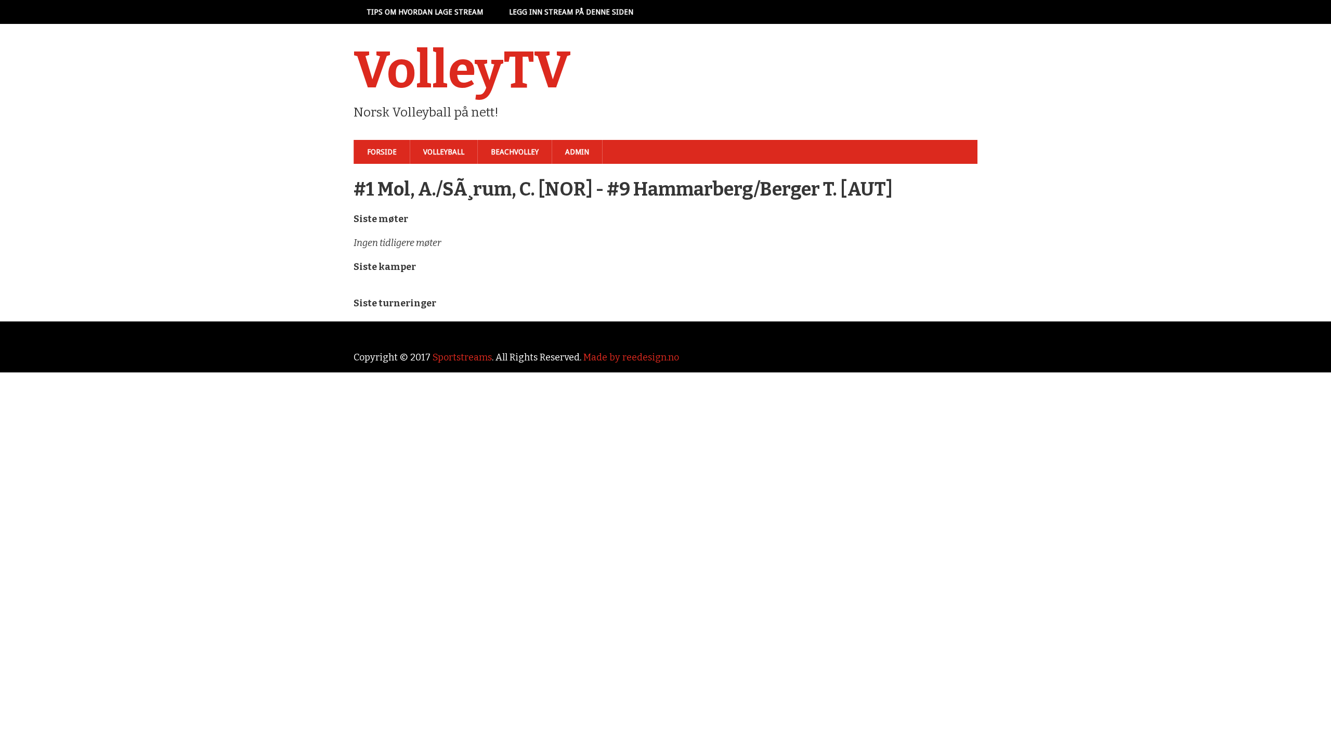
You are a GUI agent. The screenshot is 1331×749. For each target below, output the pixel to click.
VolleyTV (462, 70)
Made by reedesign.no (631, 357)
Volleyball (443, 152)
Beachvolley (515, 152)
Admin (577, 152)
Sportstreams (462, 357)
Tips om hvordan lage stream (425, 12)
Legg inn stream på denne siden (571, 12)
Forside (382, 152)
